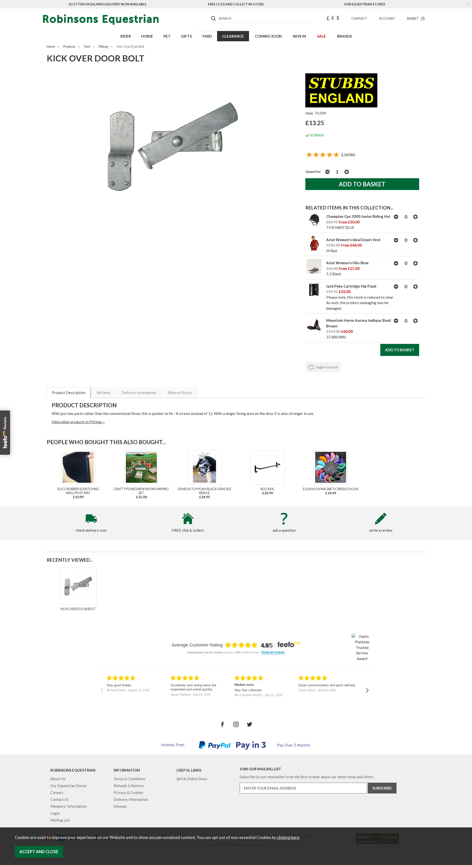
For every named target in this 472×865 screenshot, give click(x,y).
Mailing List (60, 820)
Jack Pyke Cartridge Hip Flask (351, 286)
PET (167, 36)
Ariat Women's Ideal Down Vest (353, 239)
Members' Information (68, 806)
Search (211, 14)
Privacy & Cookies (128, 792)
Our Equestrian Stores (364, 4)
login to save (326, 367)
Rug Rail (267, 489)
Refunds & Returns (129, 785)
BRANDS (344, 36)
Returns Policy (180, 392)
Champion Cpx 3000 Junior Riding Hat (358, 216)
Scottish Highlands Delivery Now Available (107, 4)
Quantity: (313, 172)
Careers (56, 792)
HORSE (147, 36)
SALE (321, 36)
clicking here (288, 837)
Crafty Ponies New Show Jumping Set (141, 491)
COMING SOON (268, 36)
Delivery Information (139, 392)
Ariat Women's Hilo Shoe (347, 263)
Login (55, 813)
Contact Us (59, 799)
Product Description (68, 392)
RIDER (125, 36)
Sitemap (120, 806)
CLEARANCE (233, 36)
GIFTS (186, 36)
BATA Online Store (192, 779)
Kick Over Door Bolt (78, 609)
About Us (57, 779)
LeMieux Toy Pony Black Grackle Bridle (204, 491)
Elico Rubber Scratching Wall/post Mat (78, 491)
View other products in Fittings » (78, 422)
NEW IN (299, 36)
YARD (207, 36)
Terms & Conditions (129, 779)
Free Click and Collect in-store (236, 4)
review (348, 154)
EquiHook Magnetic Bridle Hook (330, 489)
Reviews (103, 392)
